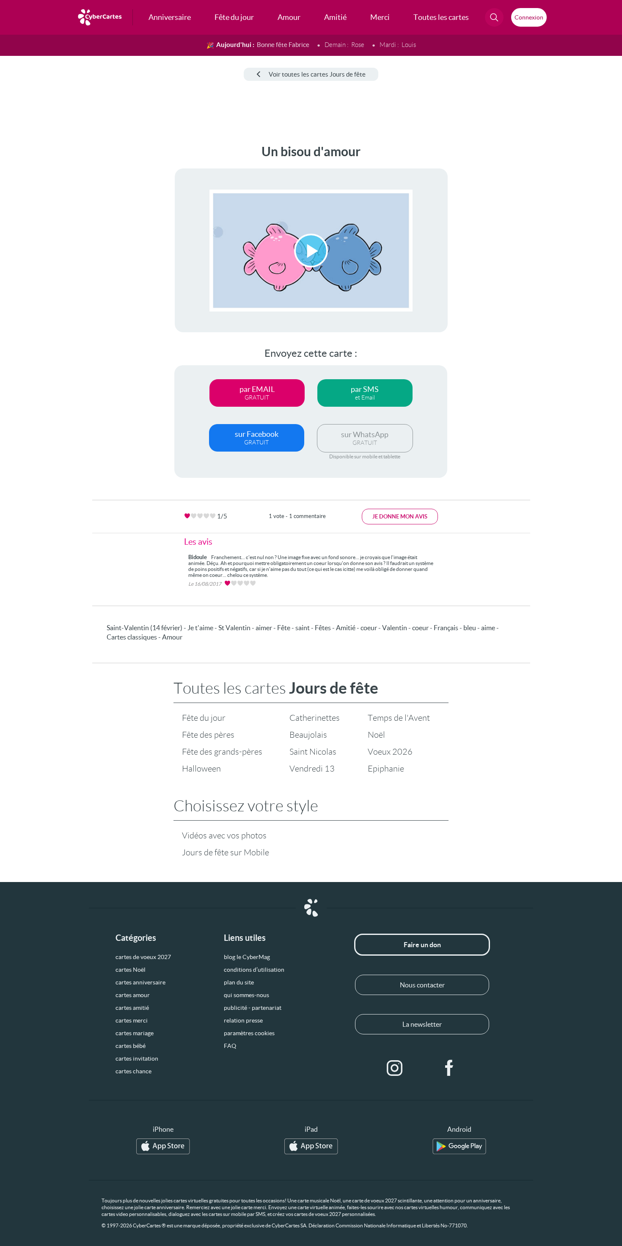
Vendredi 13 (312, 768)
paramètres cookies (249, 1033)
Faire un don (422, 944)
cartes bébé (131, 1045)
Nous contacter (422, 985)
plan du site (239, 982)
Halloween (201, 768)
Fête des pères (208, 734)
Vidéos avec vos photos (224, 835)
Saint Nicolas (312, 751)
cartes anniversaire (140, 982)
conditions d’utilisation (254, 969)
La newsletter (422, 1024)
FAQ (230, 1045)
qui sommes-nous (246, 995)
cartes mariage (135, 1033)
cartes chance (133, 1071)
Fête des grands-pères (222, 751)
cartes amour (133, 995)
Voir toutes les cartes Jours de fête (317, 74)
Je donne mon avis (399, 516)
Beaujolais (308, 734)
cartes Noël (131, 969)
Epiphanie (386, 768)
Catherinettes (314, 717)
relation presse (243, 1020)
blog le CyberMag (247, 957)
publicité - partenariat (252, 1007)
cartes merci (132, 1020)
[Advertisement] (70, 271)
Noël (376, 734)
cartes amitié (132, 1007)
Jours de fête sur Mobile (225, 852)
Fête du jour (204, 717)
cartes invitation (137, 1058)
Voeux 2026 (390, 751)
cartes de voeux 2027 (143, 957)
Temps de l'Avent (399, 717)
